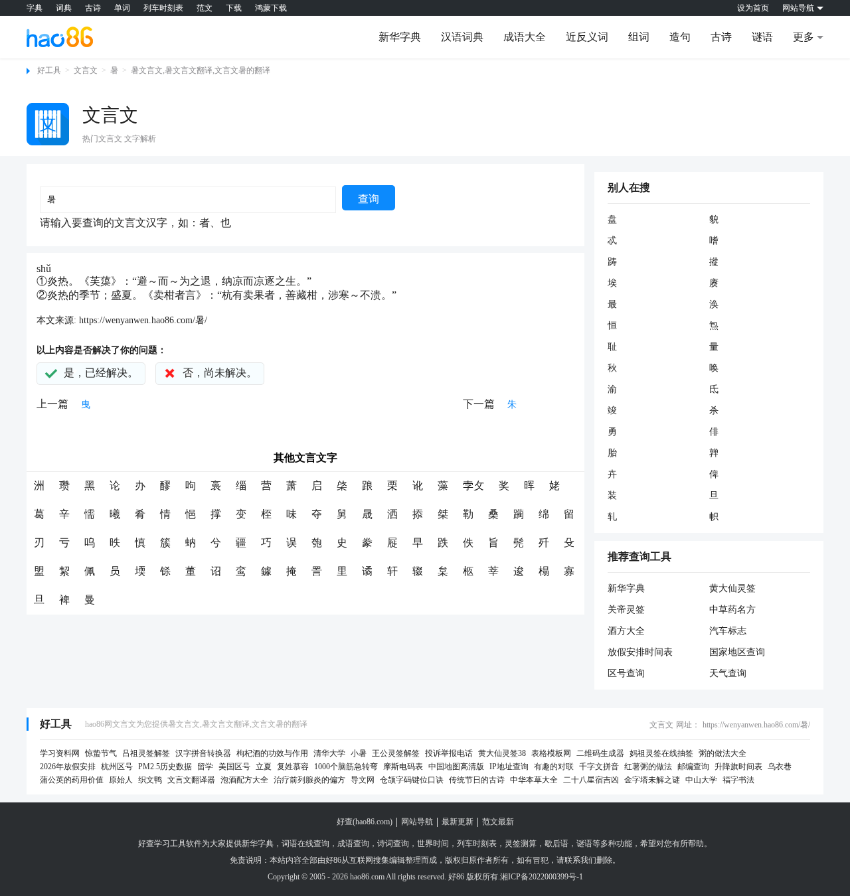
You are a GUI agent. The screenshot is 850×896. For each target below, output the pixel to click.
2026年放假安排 (68, 766)
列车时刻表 (163, 8)
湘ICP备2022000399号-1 (541, 876)
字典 (34, 8)
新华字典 (400, 36)
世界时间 (433, 843)
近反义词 (587, 36)
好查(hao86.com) (364, 821)
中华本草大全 (534, 779)
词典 (64, 8)
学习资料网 (60, 753)
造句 (680, 36)
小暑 (359, 753)
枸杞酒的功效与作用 (272, 753)
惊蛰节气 (101, 753)
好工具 (49, 70)
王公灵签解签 (396, 753)
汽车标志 (727, 631)
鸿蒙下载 (271, 8)
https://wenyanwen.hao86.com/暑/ (143, 320)
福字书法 (738, 779)
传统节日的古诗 (477, 779)
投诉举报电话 (449, 753)
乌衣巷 (780, 766)
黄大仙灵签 (732, 588)
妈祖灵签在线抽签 (661, 753)
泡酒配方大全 (244, 779)
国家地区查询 (737, 652)
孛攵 (473, 485)
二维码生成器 (600, 753)
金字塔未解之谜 (652, 779)
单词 (122, 8)
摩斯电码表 (403, 766)
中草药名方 (732, 610)
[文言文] (48, 124)
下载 (234, 8)
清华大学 (329, 753)
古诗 (93, 8)
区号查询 (626, 673)
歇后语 (556, 843)
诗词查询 (393, 843)
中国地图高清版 (456, 766)
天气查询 (727, 673)
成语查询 (353, 843)
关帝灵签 (626, 610)
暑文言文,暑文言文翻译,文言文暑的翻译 (200, 70)
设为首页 (753, 8)
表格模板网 (551, 753)
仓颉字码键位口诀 (412, 779)
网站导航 (417, 821)
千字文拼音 (599, 766)
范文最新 (498, 821)
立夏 (264, 766)
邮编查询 (693, 766)
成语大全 (524, 36)
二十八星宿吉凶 (591, 779)
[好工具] (60, 36)
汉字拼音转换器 (203, 753)
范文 (204, 8)
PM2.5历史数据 (165, 766)
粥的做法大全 (722, 753)
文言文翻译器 (191, 779)
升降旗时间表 (738, 766)
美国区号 (234, 766)
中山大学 (701, 779)
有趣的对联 (554, 766)
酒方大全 (626, 631)
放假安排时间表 (640, 652)
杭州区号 (117, 766)
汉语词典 (462, 36)
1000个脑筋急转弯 (346, 766)
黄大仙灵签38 (502, 753)
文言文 (86, 70)
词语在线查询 (305, 843)
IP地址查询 (509, 766)
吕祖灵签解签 (146, 753)
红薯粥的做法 (648, 766)
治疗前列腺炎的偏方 (309, 779)
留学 (205, 766)
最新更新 (457, 821)
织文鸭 (150, 779)
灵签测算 (521, 843)
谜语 (762, 36)
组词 (638, 36)
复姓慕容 (293, 766)
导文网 (363, 779)
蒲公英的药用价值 (72, 779)
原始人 (121, 779)
